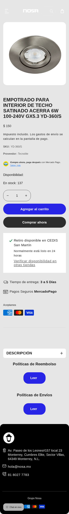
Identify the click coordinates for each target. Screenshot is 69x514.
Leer (33, 378)
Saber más (15, 165)
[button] (7, 11)
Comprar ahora (34, 222)
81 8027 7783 (18, 475)
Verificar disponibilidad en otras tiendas (35, 263)
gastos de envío (47, 134)
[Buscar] (51, 11)
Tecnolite (23, 153)
